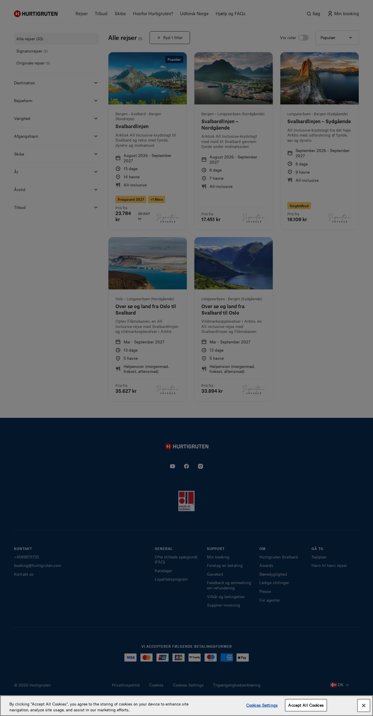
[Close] (363, 705)
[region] (186, 705)
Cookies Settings (262, 705)
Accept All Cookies (305, 705)
